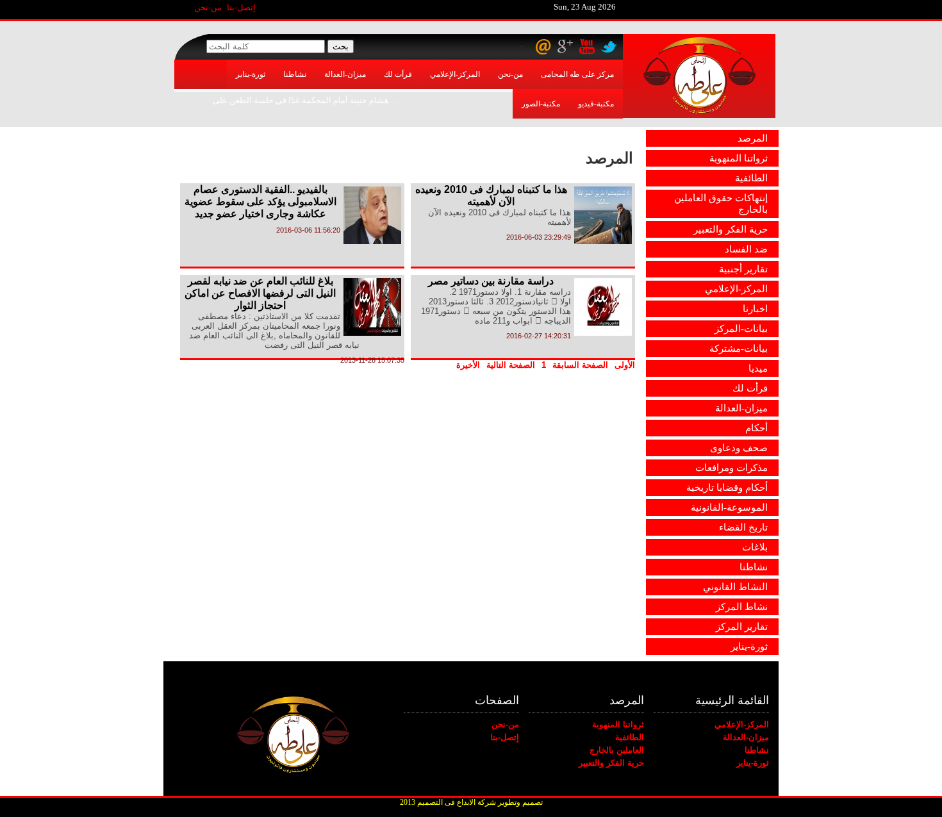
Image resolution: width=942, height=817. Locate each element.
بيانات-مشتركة (738, 348)
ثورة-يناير (250, 74)
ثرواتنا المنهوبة (738, 158)
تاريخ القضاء (743, 527)
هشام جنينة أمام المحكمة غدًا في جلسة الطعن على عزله (297, 100)
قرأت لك (398, 74)
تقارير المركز (742, 627)
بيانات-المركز (741, 329)
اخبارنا (755, 309)
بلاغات (755, 547)
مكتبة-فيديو (596, 103)
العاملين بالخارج (617, 750)
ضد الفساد (746, 249)
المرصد (753, 138)
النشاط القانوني (735, 587)
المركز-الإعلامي (455, 74)
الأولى (625, 365)
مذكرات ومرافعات (731, 468)
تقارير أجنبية (743, 269)
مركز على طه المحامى (577, 74)
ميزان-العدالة (345, 74)
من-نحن (208, 7)
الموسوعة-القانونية (729, 507)
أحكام (756, 428)
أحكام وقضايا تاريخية (727, 488)
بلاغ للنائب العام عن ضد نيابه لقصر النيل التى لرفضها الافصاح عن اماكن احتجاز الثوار (260, 293)
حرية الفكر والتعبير (730, 229)
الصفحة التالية (510, 365)
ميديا (758, 368)
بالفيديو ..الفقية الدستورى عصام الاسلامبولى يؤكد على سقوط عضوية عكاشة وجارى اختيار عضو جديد (260, 201)
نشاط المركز (742, 607)
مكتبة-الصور (541, 103)
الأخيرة (468, 365)
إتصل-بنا (241, 7)
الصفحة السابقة (580, 365)
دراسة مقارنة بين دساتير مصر (491, 281)
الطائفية (751, 178)
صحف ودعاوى (739, 448)
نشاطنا (294, 74)
